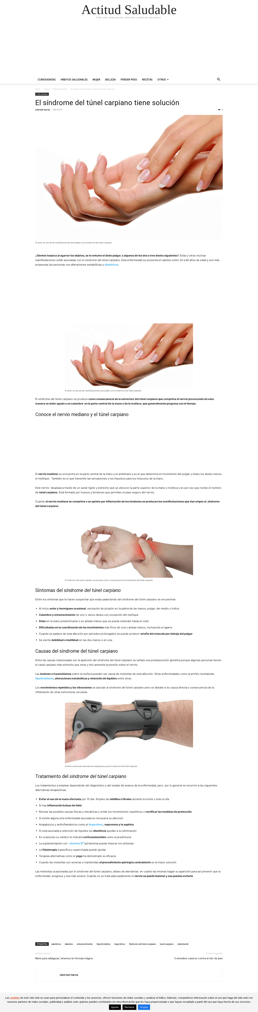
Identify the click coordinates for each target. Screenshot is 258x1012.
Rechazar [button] (129, 1007)
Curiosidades (47, 79)
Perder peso (129, 79)
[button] (218, 79)
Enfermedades (60, 89)
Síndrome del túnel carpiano (142, 944)
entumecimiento (85, 944)
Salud (46, 89)
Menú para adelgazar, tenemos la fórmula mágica (64, 958)
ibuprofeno (96, 824)
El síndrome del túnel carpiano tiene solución (107, 102)
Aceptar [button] (144, 1007)
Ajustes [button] (115, 1007)
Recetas (147, 79)
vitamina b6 (182, 944)
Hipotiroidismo (104, 944)
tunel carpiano (167, 944)
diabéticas (111, 264)
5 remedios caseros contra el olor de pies (198, 958)
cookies (15, 997)
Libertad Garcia (42, 109)
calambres (56, 944)
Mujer (96, 79)
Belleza (110, 79)
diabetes (69, 944)
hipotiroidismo (44, 678)
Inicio (38, 89)
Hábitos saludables (74, 79)
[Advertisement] (129, 49)
